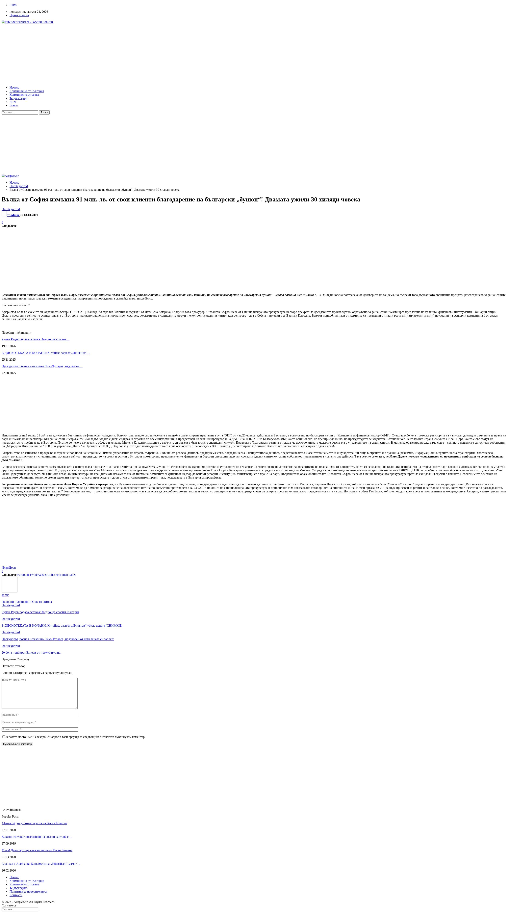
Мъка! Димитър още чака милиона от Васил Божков (37, 850)
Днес (13, 101)
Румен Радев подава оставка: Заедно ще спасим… (35, 339)
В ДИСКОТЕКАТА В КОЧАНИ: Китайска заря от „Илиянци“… (46, 352)
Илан (5, 567)
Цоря (12, 567)
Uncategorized (11, 209)
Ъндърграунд (18, 98)
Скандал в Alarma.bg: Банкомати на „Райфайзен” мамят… (41, 863)
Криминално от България (27, 91)
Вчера (14, 105)
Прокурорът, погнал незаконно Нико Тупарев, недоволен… (42, 366)
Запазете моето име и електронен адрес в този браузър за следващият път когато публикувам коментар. (75, 737)
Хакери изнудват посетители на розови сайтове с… (37, 836)
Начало (14, 87)
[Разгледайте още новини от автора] (9, 591)
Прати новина (19, 15)
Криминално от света (24, 94)
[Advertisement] (121, 55)
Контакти (16, 895)
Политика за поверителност (28, 891)
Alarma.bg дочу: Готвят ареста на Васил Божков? (34, 823)
